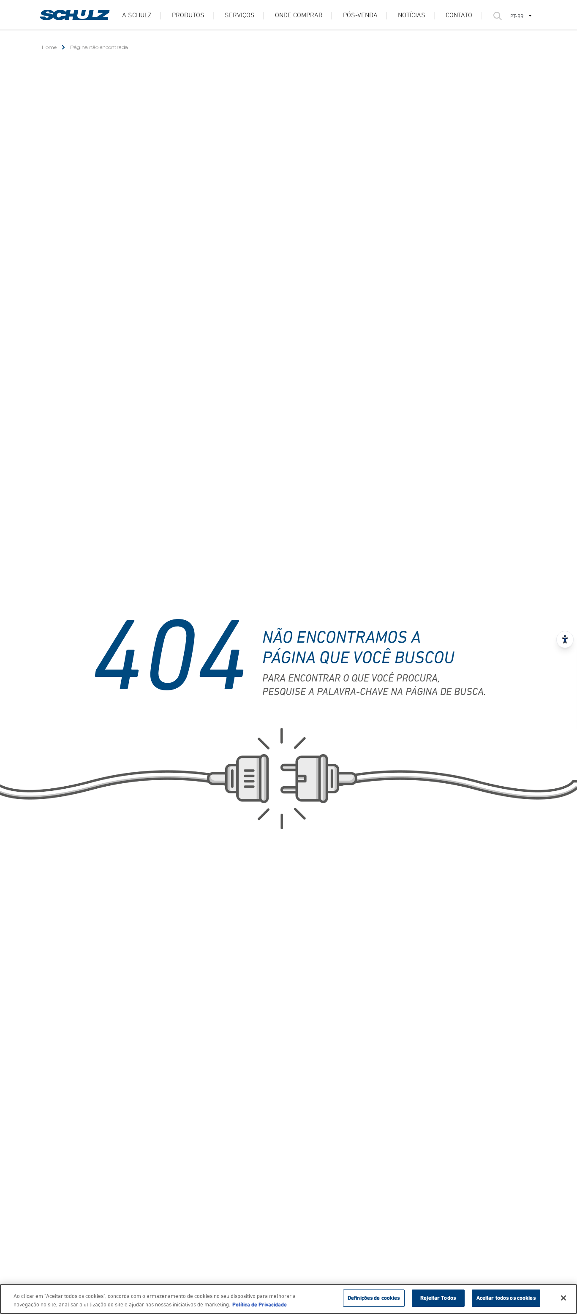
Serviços (240, 15)
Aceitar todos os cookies (506, 1298)
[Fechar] (563, 1298)
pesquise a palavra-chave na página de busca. (374, 692)
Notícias (411, 15)
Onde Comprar (299, 15)
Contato (459, 15)
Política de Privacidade (259, 1305)
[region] (288, 1299)
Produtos (188, 15)
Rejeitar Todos (438, 1298)
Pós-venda (360, 15)
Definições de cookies (374, 1298)
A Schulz (137, 15)
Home (49, 47)
